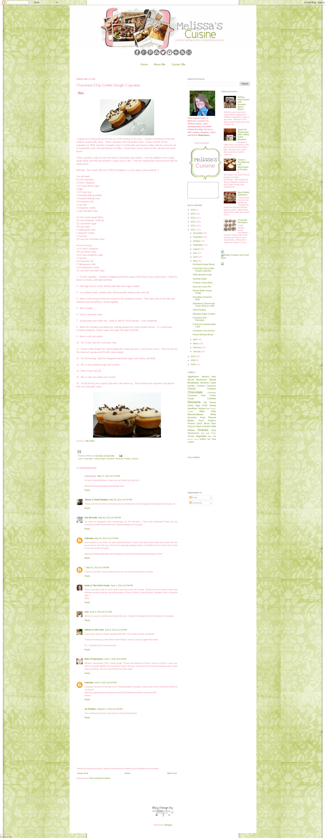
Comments (197, 503)
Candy (191, 385)
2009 (193, 360)
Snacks (135, 459)
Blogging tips (6, 837)
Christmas (211, 393)
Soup (213, 430)
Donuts (212, 402)
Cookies (211, 398)
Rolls (213, 423)
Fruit (204, 405)
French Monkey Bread (203, 334)
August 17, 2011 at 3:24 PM (109, 709)
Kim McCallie (91, 517)
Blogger (168, 825)
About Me (159, 64)
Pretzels (191, 423)
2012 (193, 225)
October (197, 241)
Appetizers (193, 376)
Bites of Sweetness (94, 659)
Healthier (192, 408)
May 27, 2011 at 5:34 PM (108, 476)
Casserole (211, 386)
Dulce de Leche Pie (202, 287)
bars (210, 436)
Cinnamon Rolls (197, 395)
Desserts (119, 459)
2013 (193, 222)
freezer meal (193, 439)
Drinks (191, 405)
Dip (205, 402)
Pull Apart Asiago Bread (203, 264)
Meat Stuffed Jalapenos (243, 193)
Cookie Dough (99, 459)
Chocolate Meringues (243, 221)
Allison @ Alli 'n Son (94, 630)
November (198, 237)
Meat (213, 414)
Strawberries (193, 433)
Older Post (172, 773)
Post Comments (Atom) (99, 778)
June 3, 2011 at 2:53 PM (116, 630)
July (195, 253)
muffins (203, 439)
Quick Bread (203, 423)
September (198, 245)
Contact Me (178, 64)
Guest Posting (199, 310)
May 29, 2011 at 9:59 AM (109, 517)
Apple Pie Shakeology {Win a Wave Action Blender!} (243, 134)
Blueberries (201, 380)
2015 (193, 214)
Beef (214, 376)
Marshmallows (195, 414)
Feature (127, 459)
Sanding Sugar (200, 279)
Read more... (204, 135)
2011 (193, 230)
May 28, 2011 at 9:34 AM (121, 499)
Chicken (211, 388)
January (197, 351)
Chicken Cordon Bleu (203, 282)
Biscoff (191, 380)
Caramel (201, 386)
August (196, 249)
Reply (87, 490)
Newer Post (82, 773)
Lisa (87, 612)
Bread (213, 379)
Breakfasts (193, 382)
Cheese (192, 388)
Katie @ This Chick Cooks (97, 585)
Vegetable (201, 436)
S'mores (191, 426)
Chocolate (88, 459)
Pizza (201, 420)
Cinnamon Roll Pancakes (200, 319)
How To (209, 409)
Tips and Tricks (208, 433)
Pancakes (192, 417)
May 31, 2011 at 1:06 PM (97, 567)
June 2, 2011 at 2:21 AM (101, 612)
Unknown (89, 538)
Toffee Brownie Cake (202, 275)
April (195, 339)
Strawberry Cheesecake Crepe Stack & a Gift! (204, 304)
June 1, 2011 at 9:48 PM (122, 585)
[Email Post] (120, 456)
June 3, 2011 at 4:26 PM (115, 659)
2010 (193, 356)
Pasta (202, 417)
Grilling (212, 405)
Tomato (191, 436)
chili (214, 436)
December (198, 233)
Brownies (205, 383)
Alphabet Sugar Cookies (204, 314)
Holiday (201, 408)
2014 (193, 218)
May (195, 261)
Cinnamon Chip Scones (204, 330)
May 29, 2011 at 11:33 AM (106, 538)
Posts (194, 497)
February (197, 347)
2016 (193, 210)
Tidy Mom (90, 441)
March (196, 343)
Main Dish (208, 411)
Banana (205, 376)
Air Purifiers (90, 709)
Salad (198, 426)
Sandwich (206, 426)
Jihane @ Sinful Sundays (96, 499)
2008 (193, 364)
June (195, 257)
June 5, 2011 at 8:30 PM (106, 682)
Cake (213, 382)
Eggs (198, 405)
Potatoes (212, 420)
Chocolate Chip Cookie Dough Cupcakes (203, 269)
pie (208, 439)
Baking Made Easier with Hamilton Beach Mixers (243, 103)
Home (144, 64)
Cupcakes (110, 459)
